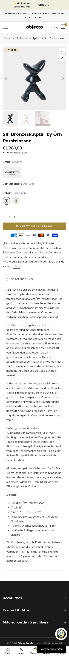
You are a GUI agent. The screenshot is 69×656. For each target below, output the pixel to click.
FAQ (41, 17)
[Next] (63, 78)
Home (8, 38)
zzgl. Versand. (21, 152)
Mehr (16, 266)
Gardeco (17, 162)
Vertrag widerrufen (52, 649)
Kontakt (30, 17)
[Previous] (6, 78)
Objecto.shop (27, 643)
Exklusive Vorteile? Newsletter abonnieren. (34, 13)
